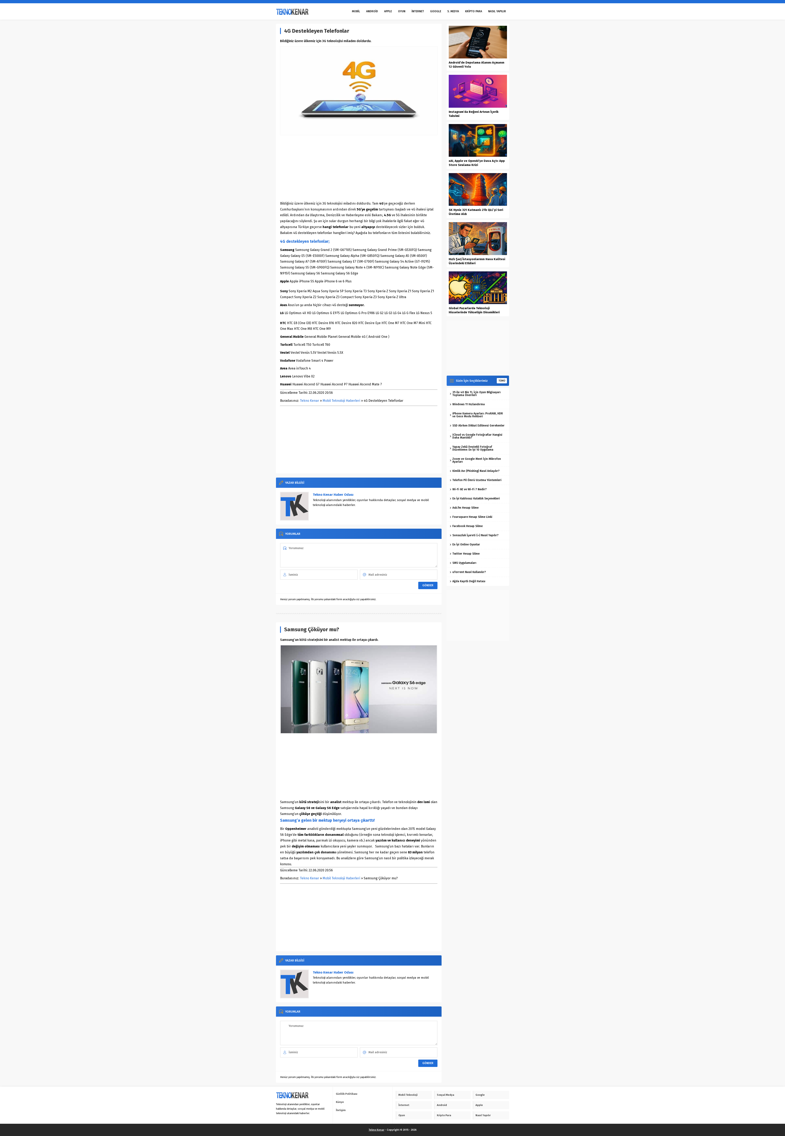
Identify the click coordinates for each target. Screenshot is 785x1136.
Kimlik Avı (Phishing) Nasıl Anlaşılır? (475, 471)
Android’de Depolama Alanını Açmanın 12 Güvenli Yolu (476, 64)
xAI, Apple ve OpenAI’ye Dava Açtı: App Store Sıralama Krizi (477, 163)
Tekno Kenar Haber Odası (333, 494)
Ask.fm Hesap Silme (465, 507)
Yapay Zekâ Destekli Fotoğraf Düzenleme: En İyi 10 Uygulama (472, 448)
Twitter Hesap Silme (466, 553)
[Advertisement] (358, 168)
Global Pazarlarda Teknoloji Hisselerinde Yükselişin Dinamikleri (474, 310)
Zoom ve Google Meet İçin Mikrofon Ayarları (476, 460)
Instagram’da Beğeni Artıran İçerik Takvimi (473, 114)
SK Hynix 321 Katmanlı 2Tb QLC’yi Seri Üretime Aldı (476, 212)
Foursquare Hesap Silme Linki (472, 517)
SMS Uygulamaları (464, 563)
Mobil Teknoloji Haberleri (341, 401)
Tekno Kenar (309, 401)
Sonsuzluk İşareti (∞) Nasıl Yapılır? (475, 535)
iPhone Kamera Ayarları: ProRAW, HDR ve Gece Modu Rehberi (477, 415)
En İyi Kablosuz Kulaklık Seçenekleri (476, 498)
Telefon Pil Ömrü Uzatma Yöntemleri (476, 480)
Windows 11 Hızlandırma (468, 404)
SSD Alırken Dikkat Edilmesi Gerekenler (478, 425)
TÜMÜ (501, 380)
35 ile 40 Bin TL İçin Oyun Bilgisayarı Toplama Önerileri (476, 394)
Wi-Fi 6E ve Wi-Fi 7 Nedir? (469, 489)
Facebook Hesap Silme (467, 526)
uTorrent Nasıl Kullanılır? (469, 572)
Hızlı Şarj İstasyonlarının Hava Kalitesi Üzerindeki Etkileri (477, 261)
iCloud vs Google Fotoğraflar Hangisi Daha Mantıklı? (477, 436)
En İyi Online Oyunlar (466, 544)
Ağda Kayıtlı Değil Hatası (468, 581)
